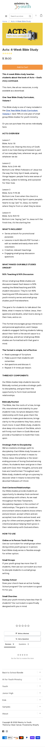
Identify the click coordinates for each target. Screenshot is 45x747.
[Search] (30, 16)
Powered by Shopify (30, 725)
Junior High (7, 693)
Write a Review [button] (23, 633)
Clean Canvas (16, 725)
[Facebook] (2, 731)
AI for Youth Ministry (12, 679)
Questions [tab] (22, 644)
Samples (6, 707)
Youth (5, 686)
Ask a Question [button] (23, 639)
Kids (4, 700)
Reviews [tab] (8, 644)
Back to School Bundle (12, 672)
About (5, 713)
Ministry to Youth (24, 722)
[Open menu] (6, 16)
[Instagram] (6, 731)
